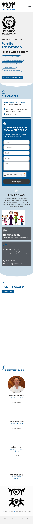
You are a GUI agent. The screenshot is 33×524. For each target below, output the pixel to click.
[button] (29, 6)
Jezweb (16, 521)
